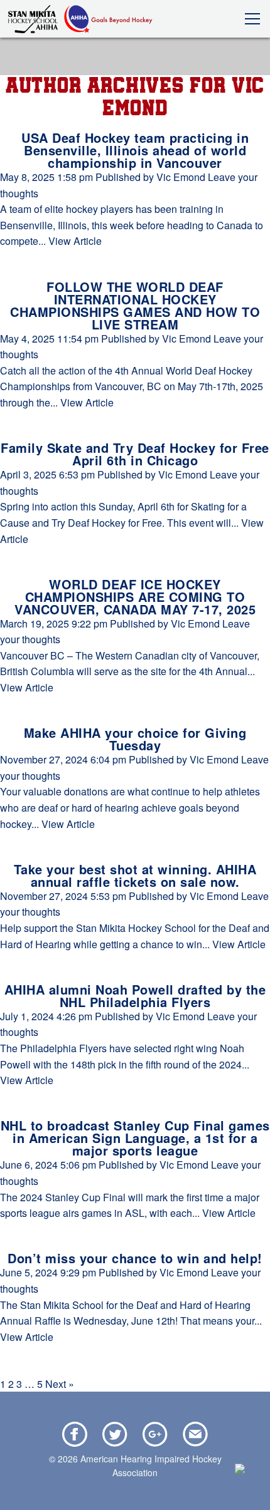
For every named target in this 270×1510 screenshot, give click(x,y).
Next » (59, 1384)
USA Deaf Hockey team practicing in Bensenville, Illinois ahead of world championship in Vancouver (135, 150)
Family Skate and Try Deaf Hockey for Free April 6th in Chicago (135, 453)
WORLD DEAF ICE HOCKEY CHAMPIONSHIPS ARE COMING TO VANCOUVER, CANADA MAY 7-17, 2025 (135, 596)
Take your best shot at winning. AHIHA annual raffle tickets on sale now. (135, 875)
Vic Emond (180, 177)
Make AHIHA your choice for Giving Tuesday (135, 738)
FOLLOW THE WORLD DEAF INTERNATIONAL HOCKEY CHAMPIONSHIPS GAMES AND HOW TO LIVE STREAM (135, 305)
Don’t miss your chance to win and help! (135, 1258)
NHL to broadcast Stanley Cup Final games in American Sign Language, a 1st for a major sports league (135, 1137)
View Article (75, 241)
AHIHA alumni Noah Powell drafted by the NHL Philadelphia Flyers (135, 995)
